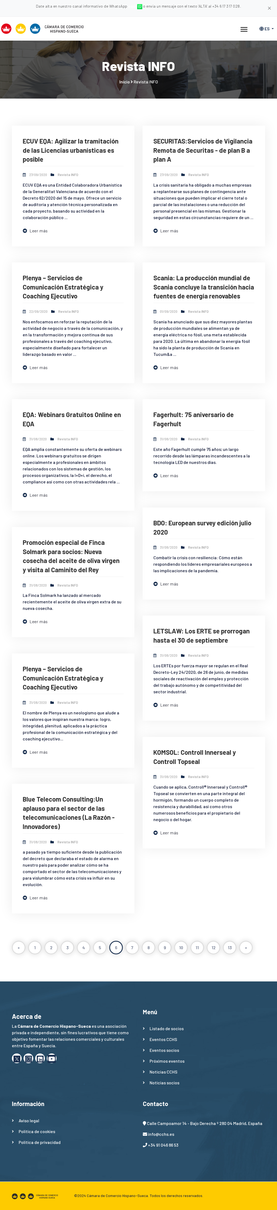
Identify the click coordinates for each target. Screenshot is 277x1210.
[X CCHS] (17, 1058)
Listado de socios (167, 1028)
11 (197, 947)
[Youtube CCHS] (52, 1058)
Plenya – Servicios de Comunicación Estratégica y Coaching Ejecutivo (63, 287)
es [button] (267, 28)
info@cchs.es (161, 1134)
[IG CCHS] (28, 1058)
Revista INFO (68, 175)
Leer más (38, 230)
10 (181, 947)
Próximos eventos (167, 1060)
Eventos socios (164, 1050)
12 (214, 947)
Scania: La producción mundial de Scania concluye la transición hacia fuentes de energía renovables (203, 287)
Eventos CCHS (163, 1039)
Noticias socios (164, 1082)
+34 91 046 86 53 (163, 1144)
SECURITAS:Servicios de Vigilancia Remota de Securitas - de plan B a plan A (202, 150)
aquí (132, 6)
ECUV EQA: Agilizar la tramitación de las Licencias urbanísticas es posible (70, 150)
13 (230, 947)
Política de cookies (37, 1131)
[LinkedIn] (40, 1058)
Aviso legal (29, 1120)
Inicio (124, 81)
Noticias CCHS (163, 1071)
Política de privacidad (40, 1142)
